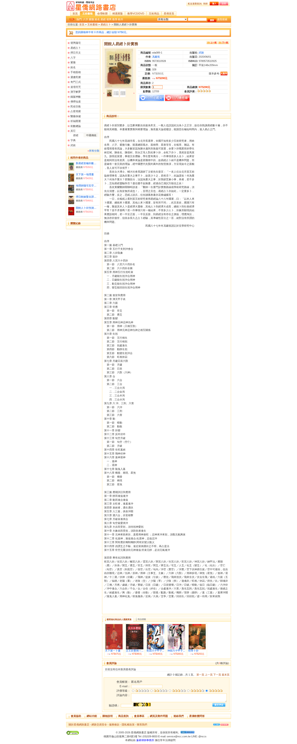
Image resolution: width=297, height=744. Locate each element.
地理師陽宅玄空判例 (87, 185)
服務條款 (114, 724)
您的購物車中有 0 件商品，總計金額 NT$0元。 (102, 32)
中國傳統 (91, 135)
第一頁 (200, 674)
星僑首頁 (169, 13)
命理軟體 (102, 13)
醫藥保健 (75, 116)
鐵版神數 (75, 96)
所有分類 (94, 150)
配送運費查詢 (194, 3)
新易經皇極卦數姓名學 (87, 163)
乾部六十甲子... (155, 650)
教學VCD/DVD (135, 13)
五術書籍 (87, 13)
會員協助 (76, 715)
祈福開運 (75, 121)
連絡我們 (178, 715)
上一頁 (209, 674)
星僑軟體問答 (197, 715)
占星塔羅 (75, 111)
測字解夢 (75, 91)
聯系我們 (142, 724)
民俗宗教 (75, 106)
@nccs (202, 736)
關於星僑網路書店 (79, 724)
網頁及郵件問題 (159, 715)
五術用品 (154, 13)
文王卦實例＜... (134, 650)
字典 (73, 140)
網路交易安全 (99, 724)
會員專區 (139, 715)
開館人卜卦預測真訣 (87, 207)
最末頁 (225, 674)
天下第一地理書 (85, 174)
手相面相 (75, 72)
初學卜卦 (193, 650)
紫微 (91, 19)
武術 (73, 145)
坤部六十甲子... (176, 650)
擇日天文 (75, 52)
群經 (75, 135)
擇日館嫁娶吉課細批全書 (87, 196)
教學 (114, 19)
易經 (103, 19)
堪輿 (109, 19)
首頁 (75, 13)
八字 (85, 19)
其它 (73, 130)
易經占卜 (106, 24)
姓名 (97, 19)
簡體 (205, 3)
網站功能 (92, 715)
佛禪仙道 (75, 101)
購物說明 (107, 715)
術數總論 (75, 126)
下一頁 (217, 674)
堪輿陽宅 (75, 42)
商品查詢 (123, 715)
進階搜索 (222, 19)
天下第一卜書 (112, 650)
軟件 (120, 19)
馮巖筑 (156, 56)
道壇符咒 (75, 86)
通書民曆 (75, 77)
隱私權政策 (128, 724)
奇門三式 (75, 81)
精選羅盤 (117, 13)
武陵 (201, 52)
